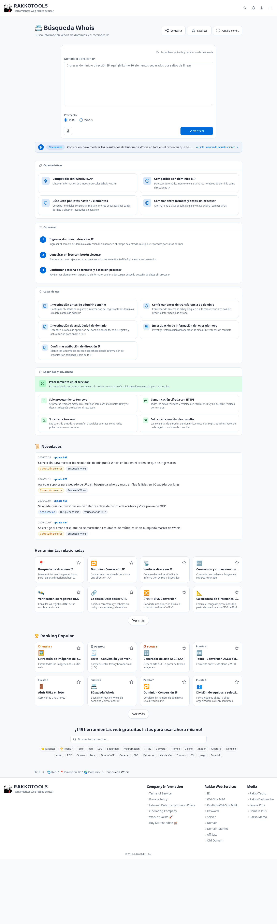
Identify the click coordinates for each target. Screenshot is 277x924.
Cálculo (80, 755)
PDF (69, 755)
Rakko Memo (258, 817)
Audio (93, 755)
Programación (131, 748)
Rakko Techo (258, 793)
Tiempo (175, 748)
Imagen (202, 748)
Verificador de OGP (95, 512)
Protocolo (70, 115)
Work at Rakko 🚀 (161, 817)
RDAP (72, 120)
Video (59, 755)
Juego (203, 755)
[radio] (65, 120)
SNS (136, 755)
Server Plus (257, 805)
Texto (80, 748)
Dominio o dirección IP (79, 59)
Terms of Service (160, 793)
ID (208, 793)
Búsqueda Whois (77, 468)
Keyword (213, 811)
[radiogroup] (138, 120)
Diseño (189, 748)
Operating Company (163, 811)
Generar (124, 755)
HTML (147, 748)
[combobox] (141, 739)
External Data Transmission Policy (172, 805)
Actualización (47, 512)
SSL (193, 755)
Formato (181, 755)
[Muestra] (68, 131)
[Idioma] (253, 8)
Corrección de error (51, 468)
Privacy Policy (158, 799)
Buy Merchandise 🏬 (163, 823)
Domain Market (217, 829)
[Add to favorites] (79, 563)
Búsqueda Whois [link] (117, 772)
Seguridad (113, 748)
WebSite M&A (216, 799)
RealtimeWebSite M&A (222, 805)
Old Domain (215, 840)
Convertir (161, 748)
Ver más (138, 620)
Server (211, 817)
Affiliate (212, 834)
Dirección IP (108, 755)
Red (90, 748)
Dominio (231, 748)
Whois (88, 120)
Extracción (149, 755)
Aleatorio (216, 748)
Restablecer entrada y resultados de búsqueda (186, 52)
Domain (212, 823)
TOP (37, 772)
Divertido (216, 755)
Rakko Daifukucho (262, 799)
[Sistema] (261, 8)
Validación (166, 755)
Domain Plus (258, 811)
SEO (100, 748)
